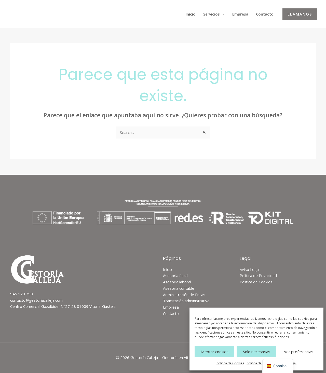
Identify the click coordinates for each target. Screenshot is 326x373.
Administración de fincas (184, 294)
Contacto (265, 14)
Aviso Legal (250, 269)
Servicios (211, 14)
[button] (222, 14)
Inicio (191, 14)
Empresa (240, 14)
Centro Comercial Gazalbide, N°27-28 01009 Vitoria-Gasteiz (63, 306)
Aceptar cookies (214, 351)
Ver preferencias (298, 351)
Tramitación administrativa (186, 300)
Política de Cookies (230, 363)
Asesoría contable (178, 288)
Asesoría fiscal (175, 275)
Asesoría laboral (177, 281)
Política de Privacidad (262, 363)
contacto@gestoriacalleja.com (36, 300)
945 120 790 (21, 293)
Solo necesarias (256, 351)
